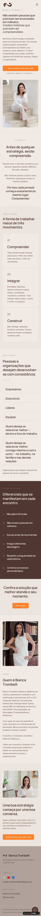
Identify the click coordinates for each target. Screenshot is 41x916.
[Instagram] (4, 877)
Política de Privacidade (11, 894)
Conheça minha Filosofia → (20, 73)
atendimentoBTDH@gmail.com (21, 882)
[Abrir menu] (37, 4)
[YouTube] (8, 877)
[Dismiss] (38, 913)
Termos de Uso (8, 897)
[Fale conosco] (35, 910)
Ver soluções (20, 606)
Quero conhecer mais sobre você (20, 68)
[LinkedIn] (13, 877)
